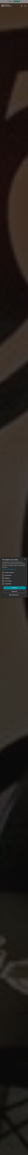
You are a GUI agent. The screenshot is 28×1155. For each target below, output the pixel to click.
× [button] (24, 559)
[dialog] (14, 577)
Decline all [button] (14, 591)
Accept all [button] (14, 587)
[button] (14, 569)
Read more (4, 567)
